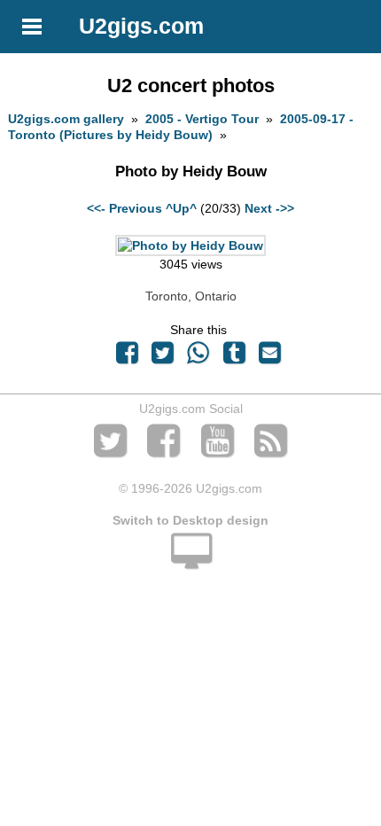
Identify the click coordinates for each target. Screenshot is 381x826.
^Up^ (181, 208)
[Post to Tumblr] (234, 357)
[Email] (269, 357)
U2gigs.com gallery (66, 119)
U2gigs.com (141, 25)
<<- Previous (124, 208)
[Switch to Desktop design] (190, 561)
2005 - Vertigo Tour (202, 119)
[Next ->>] (190, 245)
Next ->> (269, 208)
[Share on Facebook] (126, 357)
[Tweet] (163, 357)
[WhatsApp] (198, 357)
